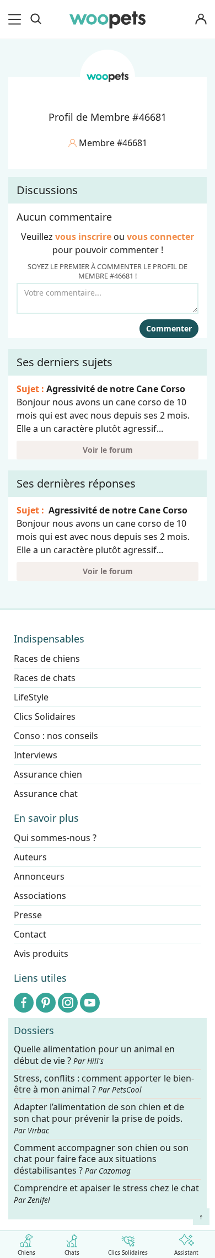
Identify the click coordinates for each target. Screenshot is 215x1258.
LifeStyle (31, 697)
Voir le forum (108, 450)
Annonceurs (39, 876)
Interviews (35, 755)
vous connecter (160, 237)
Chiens (26, 1252)
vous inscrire (83, 237)
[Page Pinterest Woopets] (46, 1003)
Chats (71, 1252)
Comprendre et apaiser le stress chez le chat (106, 1193)
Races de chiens (47, 658)
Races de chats (45, 678)
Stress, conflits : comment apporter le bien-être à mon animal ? (104, 1084)
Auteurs (30, 857)
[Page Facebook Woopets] (24, 1003)
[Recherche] (35, 19)
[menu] (16, 19)
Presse (28, 915)
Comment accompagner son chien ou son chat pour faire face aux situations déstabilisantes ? (101, 1159)
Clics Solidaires (128, 1252)
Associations (40, 896)
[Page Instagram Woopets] (68, 1003)
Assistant (186, 1252)
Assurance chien (48, 774)
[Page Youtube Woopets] (90, 1003)
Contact (30, 934)
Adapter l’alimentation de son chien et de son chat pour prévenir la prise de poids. (99, 1119)
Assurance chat (46, 794)
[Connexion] (201, 19)
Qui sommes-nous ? (55, 838)
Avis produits (41, 953)
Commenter (169, 328)
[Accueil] (107, 19)
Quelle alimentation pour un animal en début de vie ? (94, 1055)
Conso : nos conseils (56, 736)
